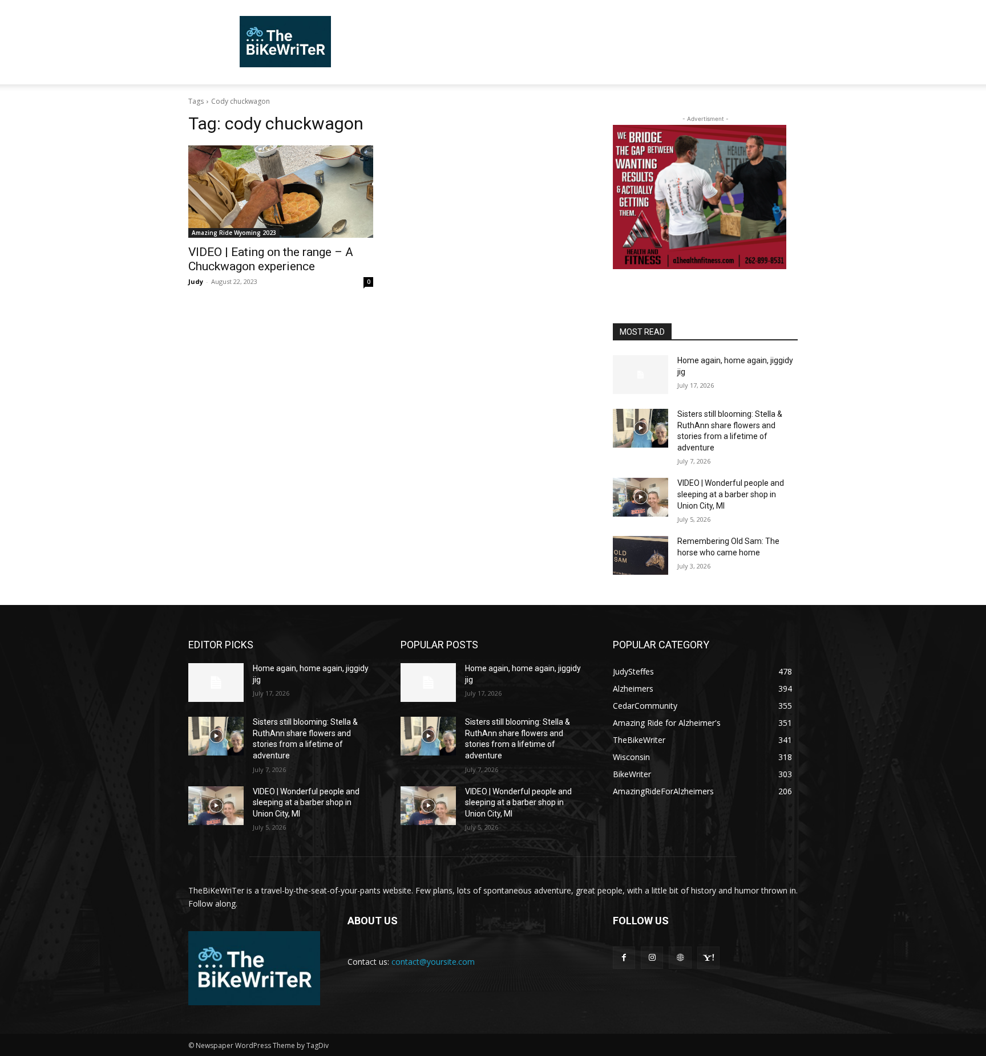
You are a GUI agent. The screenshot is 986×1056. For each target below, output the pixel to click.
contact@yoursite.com (433, 961)
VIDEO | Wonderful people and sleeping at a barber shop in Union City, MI (730, 494)
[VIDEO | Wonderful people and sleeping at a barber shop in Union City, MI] (640, 497)
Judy (195, 281)
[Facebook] (624, 958)
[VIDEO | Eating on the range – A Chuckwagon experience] (280, 191)
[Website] (680, 958)
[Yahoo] (708, 958)
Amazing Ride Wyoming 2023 (234, 233)
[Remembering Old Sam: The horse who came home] (640, 555)
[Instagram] (652, 958)
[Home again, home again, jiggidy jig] (640, 374)
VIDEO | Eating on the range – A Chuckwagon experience (270, 259)
